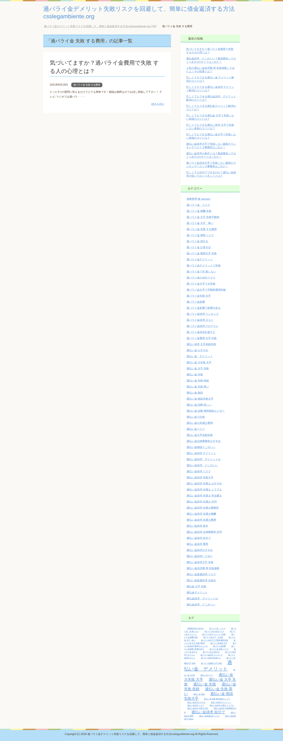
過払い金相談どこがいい (201, 447)
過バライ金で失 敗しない (201, 271)
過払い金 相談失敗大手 (200, 398)
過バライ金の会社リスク (201, 277)
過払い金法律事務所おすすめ (204, 441)
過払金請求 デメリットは (202, 598)
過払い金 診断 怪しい (199, 404)
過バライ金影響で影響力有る (204, 308)
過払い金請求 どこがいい (202, 465)
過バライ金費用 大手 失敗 (202, 338)
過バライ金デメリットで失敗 (204, 265)
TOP (102, 26)
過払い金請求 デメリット (201, 453)
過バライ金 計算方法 (199, 247)
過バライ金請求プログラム (202, 326)
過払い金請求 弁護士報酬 (201, 513)
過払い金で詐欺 (196, 417)
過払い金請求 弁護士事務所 (203, 507)
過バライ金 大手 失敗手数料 (203, 217)
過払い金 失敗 (195, 374)
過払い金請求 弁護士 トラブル (204, 489)
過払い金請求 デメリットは (204, 459)
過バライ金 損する (197, 241)
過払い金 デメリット (200, 356)
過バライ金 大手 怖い (200, 223)
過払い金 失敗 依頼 (198, 380)
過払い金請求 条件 (197, 525)
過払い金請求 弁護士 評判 (202, 501)
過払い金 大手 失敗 (198, 368)
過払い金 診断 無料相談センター (206, 410)
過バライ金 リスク (198, 205)
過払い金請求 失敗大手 (200, 477)
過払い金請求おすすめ (200, 550)
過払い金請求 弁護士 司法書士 (204, 495)
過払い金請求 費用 (197, 544)
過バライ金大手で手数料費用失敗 (206, 289)
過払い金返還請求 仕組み (201, 580)
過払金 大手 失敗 (196, 586)
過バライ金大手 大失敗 (213, 637)
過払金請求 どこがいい (201, 604)
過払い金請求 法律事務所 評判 (204, 532)
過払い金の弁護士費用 (200, 423)
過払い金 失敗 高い (198, 386)
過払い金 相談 (195, 392)
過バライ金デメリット (200, 259)
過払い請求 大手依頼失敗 (201, 344)
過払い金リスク (196, 429)
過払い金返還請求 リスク (201, 574)
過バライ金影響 (196, 301)
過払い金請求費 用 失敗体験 (203, 568)
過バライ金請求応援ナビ (201, 332)
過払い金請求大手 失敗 (200, 562)
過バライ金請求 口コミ (200, 320)
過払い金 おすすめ (197, 350)
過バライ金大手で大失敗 (201, 283)
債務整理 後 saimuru (198, 199)
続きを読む (157, 104)
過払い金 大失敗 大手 (199, 362)
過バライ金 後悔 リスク (200, 235)
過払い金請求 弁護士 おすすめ (204, 483)
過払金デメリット (197, 592)
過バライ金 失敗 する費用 (87, 84)
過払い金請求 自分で (199, 538)
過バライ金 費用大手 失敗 (202, 253)
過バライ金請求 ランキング (203, 314)
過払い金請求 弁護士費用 (201, 519)
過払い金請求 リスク (199, 471)
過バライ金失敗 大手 (199, 295)
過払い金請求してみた (200, 556)
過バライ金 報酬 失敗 (199, 211)
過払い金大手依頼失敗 (200, 435)
